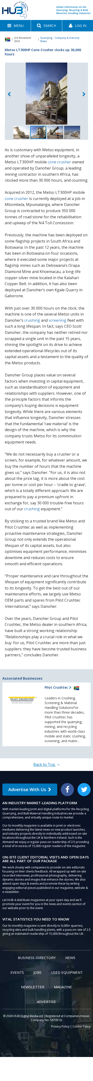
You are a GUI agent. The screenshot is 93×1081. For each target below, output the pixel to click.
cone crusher (59, 162)
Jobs (37, 972)
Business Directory (37, 957)
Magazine (63, 986)
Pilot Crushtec (56, 687)
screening (57, 320)
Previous (9, 95)
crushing (32, 320)
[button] (15, 25)
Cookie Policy (81, 1026)
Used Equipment (67, 972)
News (70, 957)
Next (84, 95)
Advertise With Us (27, 789)
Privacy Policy (60, 1026)
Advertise (46, 1001)
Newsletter (32, 986)
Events (17, 972)
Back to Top (44, 764)
